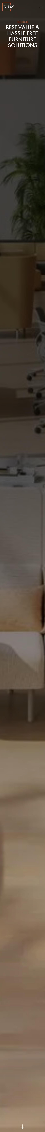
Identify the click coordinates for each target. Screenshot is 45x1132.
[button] (41, 6)
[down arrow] (22, 1127)
